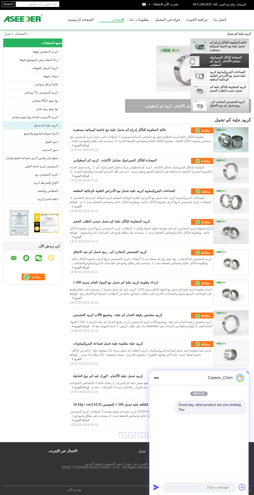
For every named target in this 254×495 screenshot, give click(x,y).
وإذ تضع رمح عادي (47, 109)
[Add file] (242, 487)
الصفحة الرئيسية (81, 20)
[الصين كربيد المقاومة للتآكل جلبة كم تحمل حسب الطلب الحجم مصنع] (231, 231)
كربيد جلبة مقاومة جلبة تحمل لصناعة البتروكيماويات (108, 343)
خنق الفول (51, 141)
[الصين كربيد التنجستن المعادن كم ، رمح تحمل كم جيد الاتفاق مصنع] (231, 261)
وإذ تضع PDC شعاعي (45, 101)
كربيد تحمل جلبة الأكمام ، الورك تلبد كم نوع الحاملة (108, 376)
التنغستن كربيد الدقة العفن (41, 166)
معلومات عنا (139, 20)
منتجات (118, 20)
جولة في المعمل (167, 20)
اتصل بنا (220, 20)
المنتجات (20, 33)
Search (8, 4)
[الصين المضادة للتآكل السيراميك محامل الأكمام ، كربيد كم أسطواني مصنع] (231, 170)
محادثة (205, 130)
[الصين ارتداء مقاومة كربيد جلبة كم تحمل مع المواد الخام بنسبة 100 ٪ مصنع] (231, 292)
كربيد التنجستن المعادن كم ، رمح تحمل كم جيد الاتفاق (227, 103)
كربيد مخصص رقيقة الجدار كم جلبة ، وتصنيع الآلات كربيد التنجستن (117, 315)
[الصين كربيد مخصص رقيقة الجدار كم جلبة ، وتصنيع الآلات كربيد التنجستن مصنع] (231, 323)
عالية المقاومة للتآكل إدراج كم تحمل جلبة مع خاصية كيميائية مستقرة (228, 46)
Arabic (158, 4)
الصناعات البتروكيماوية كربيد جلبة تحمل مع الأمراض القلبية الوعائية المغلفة (228, 75)
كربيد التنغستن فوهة (45, 51)
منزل (7, 33)
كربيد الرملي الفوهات (45, 68)
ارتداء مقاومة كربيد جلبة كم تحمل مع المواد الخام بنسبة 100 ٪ (115, 282)
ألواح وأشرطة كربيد (45, 182)
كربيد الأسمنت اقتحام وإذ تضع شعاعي (35, 117)
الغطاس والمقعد (47, 191)
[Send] (156, 487)
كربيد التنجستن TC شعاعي (41, 92)
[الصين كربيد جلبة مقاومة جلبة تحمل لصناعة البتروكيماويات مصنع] (231, 353)
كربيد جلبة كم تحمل (46, 125)
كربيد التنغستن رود (46, 174)
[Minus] (156, 378)
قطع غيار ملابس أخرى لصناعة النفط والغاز (32, 158)
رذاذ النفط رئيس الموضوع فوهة (39, 60)
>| (123, 435)
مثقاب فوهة (50, 76)
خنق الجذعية (50, 150)
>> (132, 435)
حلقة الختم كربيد (47, 199)
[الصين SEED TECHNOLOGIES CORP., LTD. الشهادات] (19, 222)
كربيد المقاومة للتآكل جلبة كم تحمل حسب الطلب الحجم (228, 88)
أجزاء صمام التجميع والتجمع (41, 133)
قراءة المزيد (81, 145)
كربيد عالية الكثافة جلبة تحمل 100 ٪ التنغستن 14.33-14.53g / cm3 (118, 404)
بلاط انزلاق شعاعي (46, 84)
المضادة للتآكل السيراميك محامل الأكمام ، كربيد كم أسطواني (226, 61)
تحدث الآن (171, 4)
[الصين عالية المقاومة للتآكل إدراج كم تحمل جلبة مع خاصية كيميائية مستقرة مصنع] (231, 139)
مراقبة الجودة (197, 20)
